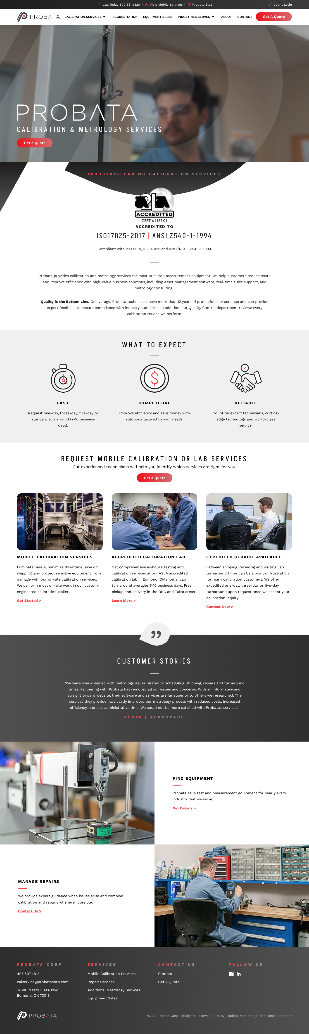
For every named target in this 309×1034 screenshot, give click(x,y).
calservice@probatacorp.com (43, 982)
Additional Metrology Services (114, 990)
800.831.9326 (129, 4)
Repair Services (101, 982)
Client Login (282, 4)
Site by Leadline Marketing (234, 1015)
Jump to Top (287, 955)
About (226, 17)
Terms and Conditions (275, 1015)
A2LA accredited (173, 573)
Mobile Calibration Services (111, 974)
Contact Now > (219, 607)
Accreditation (125, 17)
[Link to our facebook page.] (231, 974)
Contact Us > (29, 911)
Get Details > (184, 808)
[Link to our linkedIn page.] (238, 974)
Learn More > (124, 600)
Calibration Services (83, 17)
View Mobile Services (166, 4)
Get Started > (29, 600)
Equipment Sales (157, 17)
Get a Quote (34, 143)
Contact (244, 17)
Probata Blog (202, 4)
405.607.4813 (28, 974)
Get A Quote (274, 16)
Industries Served (194, 17)
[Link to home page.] (37, 1015)
